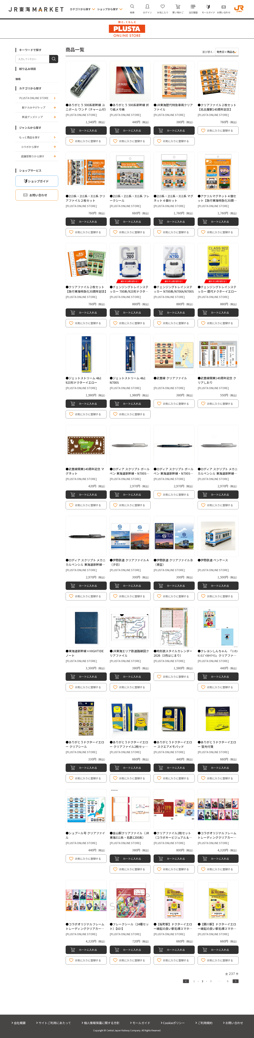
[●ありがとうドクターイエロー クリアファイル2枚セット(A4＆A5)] (130, 718)
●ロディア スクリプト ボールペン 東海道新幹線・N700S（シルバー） (130, 473)
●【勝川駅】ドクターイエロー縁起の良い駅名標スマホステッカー (217, 928)
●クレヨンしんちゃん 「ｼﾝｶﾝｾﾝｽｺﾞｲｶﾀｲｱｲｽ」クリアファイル (218, 655)
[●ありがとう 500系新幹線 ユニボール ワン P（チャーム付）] (86, 81)
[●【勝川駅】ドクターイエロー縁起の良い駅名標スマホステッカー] (218, 900)
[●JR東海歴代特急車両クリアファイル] (174, 81)
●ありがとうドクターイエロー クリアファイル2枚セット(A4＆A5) (129, 746)
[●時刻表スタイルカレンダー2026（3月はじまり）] (174, 627)
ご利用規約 (205, 1023)
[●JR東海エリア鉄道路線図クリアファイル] (130, 627)
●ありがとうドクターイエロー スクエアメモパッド (173, 744)
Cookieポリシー (174, 1023)
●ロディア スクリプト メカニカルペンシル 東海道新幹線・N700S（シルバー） (218, 473)
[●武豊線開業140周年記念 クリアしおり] (218, 354)
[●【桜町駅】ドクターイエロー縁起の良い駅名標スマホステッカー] (174, 900)
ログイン (147, 12)
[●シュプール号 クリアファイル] (86, 809)
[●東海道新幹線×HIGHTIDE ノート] (86, 627)
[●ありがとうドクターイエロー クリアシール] (86, 718)
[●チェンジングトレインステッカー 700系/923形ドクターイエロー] (130, 263)
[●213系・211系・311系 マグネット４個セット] (174, 172)
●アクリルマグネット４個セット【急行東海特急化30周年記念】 (217, 200)
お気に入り (162, 12)
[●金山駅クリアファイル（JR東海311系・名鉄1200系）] (130, 809)
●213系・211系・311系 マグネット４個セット (173, 198)
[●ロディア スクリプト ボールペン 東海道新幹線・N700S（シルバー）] (130, 445)
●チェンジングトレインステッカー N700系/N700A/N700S (174, 289)
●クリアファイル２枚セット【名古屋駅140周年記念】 (217, 107)
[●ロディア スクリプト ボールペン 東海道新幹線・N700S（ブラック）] (174, 445)
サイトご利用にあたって (54, 1023)
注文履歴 (193, 12)
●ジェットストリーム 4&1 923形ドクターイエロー (84, 380)
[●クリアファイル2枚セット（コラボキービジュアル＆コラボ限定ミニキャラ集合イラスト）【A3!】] (174, 809)
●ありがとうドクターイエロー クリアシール (85, 744)
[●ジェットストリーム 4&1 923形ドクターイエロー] (86, 354)
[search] (53, 59)
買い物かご (178, 12)
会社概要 (20, 1023)
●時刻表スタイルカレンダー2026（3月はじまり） (173, 653)
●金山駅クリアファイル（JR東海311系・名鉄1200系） (129, 835)
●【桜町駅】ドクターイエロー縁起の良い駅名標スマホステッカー (173, 928)
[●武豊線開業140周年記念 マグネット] (86, 445)
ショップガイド (38, 181)
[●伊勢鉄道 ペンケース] (218, 536)
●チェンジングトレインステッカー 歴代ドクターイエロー (217, 289)
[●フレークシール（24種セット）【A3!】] (130, 900)
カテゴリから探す (30, 88)
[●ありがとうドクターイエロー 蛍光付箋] (218, 718)
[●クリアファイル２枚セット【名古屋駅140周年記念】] (218, 81)
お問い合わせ (223, 12)
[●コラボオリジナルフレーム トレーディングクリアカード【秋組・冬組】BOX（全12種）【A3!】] (218, 809)
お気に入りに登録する (88, 141)
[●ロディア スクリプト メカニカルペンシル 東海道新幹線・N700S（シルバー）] (218, 445)
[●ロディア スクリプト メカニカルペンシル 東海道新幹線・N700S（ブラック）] (86, 536)
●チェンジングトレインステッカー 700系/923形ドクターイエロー (129, 291)
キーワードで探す (30, 50)
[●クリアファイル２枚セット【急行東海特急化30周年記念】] (86, 263)
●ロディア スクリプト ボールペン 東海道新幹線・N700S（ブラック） (174, 473)
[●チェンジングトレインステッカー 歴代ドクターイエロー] (218, 263)
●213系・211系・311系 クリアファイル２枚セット (85, 198)
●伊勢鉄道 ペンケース (213, 560)
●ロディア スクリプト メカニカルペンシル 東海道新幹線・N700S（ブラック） (86, 564)
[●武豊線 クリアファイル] (174, 354)
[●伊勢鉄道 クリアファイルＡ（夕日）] (130, 536)
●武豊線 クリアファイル (170, 378)
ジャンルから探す (30, 128)
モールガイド (208, 12)
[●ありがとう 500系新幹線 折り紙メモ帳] (130, 81)
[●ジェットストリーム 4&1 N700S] (130, 354)
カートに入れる (88, 130)
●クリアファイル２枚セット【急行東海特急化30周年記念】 (87, 289)
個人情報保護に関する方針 (102, 1023)
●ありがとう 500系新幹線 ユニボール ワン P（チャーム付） (87, 107)
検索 (132, 12)
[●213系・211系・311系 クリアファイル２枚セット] (86, 172)
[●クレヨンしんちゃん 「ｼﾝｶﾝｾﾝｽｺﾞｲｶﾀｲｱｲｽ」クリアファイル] (218, 627)
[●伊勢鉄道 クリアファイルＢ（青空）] (174, 536)
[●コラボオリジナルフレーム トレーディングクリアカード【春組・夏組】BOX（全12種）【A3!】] (86, 900)
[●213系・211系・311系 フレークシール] (130, 172)
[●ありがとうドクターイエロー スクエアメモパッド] (174, 718)
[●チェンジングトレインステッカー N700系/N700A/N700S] (174, 263)
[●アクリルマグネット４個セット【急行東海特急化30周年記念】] (218, 172)
